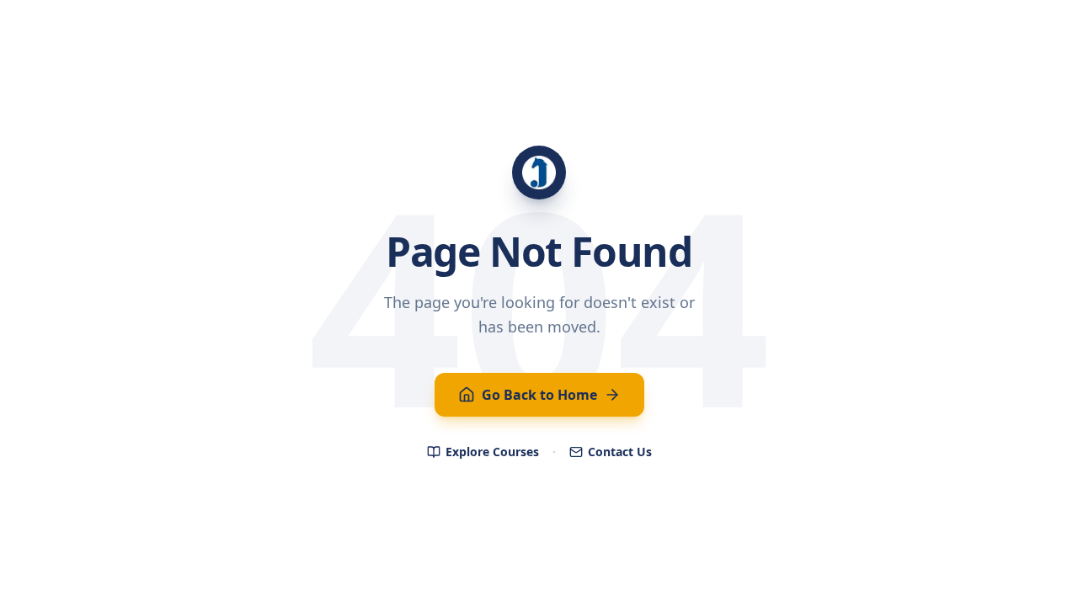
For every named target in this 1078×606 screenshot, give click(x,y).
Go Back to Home (539, 394)
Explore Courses (492, 452)
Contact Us (620, 452)
